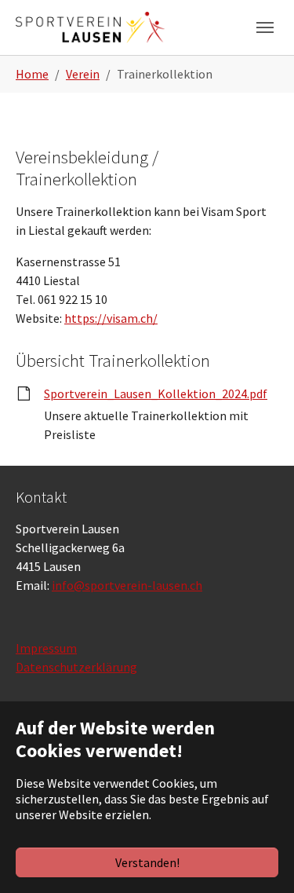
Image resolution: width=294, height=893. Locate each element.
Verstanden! (147, 862)
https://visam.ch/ (111, 318)
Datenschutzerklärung (76, 667)
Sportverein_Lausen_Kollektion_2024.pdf (155, 393)
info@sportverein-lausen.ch (127, 585)
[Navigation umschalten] (265, 27)
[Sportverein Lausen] (90, 27)
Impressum (46, 648)
